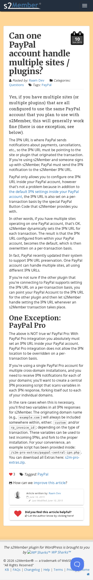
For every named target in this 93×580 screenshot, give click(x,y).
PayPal (46, 85)
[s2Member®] (22, 5)
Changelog (32, 569)
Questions (16, 85)
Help (46, 569)
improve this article (50, 482)
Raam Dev (36, 80)
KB (7, 569)
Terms (58, 569)
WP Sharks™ (60, 552)
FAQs (17, 569)
